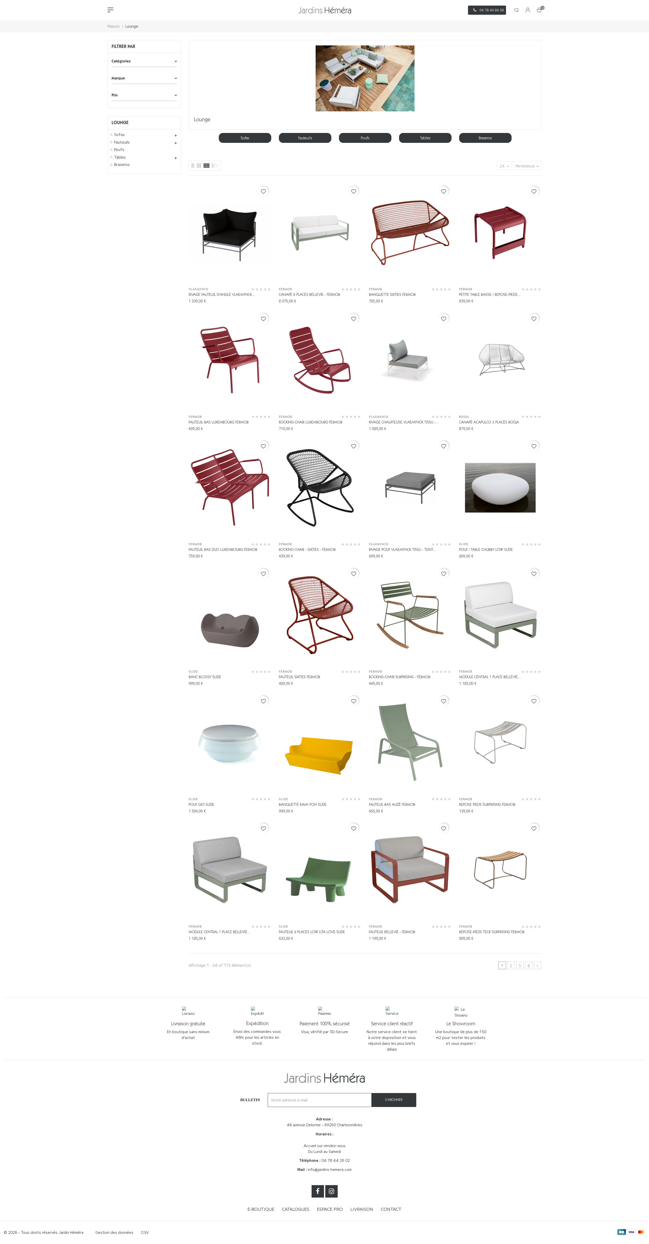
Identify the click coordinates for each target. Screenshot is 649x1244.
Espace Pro (330, 1209)
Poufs (119, 149)
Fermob (285, 289)
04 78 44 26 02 (335, 1160)
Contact (391, 1209)
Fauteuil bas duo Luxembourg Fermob (223, 549)
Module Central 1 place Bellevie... (490, 677)
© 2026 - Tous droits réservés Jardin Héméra (43, 1232)
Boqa (464, 417)
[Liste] (192, 165)
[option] (245, 138)
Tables (120, 157)
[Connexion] (528, 10)
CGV (145, 1232)
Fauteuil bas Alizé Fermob (392, 804)
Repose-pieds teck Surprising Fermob (492, 932)
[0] (539, 10)
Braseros (122, 164)
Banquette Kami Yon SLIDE (303, 804)
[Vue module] (206, 165)
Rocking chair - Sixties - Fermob (307, 549)
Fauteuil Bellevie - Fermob (392, 932)
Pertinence (526, 165)
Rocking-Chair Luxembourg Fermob (310, 422)
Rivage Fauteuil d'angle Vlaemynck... (222, 294)
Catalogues (295, 1209)
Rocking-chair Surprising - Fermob (399, 677)
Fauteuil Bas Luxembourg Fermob (219, 422)
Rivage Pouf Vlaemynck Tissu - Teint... (402, 549)
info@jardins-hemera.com (330, 1169)
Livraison (361, 1209)
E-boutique (260, 1209)
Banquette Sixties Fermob (392, 294)
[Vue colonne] (199, 165)
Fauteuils (122, 142)
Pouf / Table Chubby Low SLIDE (486, 549)
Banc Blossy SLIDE (205, 677)
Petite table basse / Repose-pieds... (489, 294)
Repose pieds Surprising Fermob (487, 804)
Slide (463, 544)
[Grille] (215, 165)
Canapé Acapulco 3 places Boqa (489, 422)
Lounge (120, 122)
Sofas (119, 134)
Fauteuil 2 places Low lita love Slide (312, 932)
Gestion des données (114, 1232)
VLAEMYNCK (198, 289)
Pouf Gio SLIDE (201, 804)
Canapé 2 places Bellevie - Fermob (309, 294)
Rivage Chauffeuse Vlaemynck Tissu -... (404, 422)
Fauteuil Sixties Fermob (299, 677)
